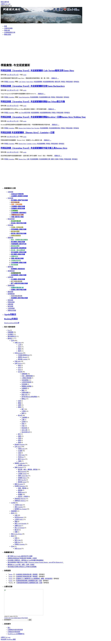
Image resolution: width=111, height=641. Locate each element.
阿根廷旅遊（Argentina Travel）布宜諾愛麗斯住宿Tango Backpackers (33, 86)
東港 (23, 413)
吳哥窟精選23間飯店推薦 (18, 275)
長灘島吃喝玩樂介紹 (17, 287)
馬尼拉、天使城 (23, 496)
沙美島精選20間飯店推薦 (18, 262)
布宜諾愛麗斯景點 (48, 81)
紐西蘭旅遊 (11, 294)
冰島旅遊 (10, 192)
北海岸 (24, 421)
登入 (9, 627)
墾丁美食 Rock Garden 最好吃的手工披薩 (20, 556)
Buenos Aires (22, 143)
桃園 (19, 436)
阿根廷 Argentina (9, 81)
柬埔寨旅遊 (11, 271)
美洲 (12, 536)
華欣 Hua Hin (22, 480)
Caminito (29, 143)
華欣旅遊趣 (14, 264)
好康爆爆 (10, 332)
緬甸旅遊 (10, 291)
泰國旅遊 (10, 237)
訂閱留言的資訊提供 (14, 632)
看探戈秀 (57, 81)
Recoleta (36, 128)
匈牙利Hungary (19, 517)
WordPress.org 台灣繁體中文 (16, 634)
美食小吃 (24, 394)
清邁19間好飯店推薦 (17, 258)
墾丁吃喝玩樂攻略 (16, 281)
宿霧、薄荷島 (22, 488)
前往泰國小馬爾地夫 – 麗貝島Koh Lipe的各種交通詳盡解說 (25, 560)
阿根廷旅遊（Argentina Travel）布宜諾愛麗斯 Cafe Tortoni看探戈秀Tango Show (37, 70)
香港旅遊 (10, 267)
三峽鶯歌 (24, 417)
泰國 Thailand (19, 467)
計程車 (56, 159)
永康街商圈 (25, 392)
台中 (19, 367)
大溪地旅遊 (11, 308)
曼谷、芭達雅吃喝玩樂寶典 (19, 239)
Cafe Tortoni (22, 81)
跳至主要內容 (5, 2)
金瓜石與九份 (26, 432)
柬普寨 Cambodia (20, 463)
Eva (9, 330)
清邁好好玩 (14, 256)
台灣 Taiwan (18, 363)
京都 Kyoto (21, 448)
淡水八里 (24, 430)
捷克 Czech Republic (20, 523)
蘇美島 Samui (22, 482)
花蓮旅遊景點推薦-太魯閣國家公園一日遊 (29, 580)
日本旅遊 (10, 198)
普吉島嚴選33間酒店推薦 (18, 252)
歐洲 (12, 513)
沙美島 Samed (22, 473)
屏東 (19, 407)
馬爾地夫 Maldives (20, 500)
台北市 (20, 371)
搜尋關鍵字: (7, 620)
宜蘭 (19, 405)
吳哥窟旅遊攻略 (16, 273)
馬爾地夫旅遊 (12, 310)
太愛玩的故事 (8, 28)
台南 (19, 401)
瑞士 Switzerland (19, 527)
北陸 (19, 453)
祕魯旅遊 (10, 304)
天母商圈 (24, 384)
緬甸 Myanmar (19, 484)
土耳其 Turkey (19, 519)
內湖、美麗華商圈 (27, 376)
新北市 (20, 415)
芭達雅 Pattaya (22, 478)
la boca (34, 143)
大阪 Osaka (21, 455)
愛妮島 (20, 490)
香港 (19, 351)
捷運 (52, 159)
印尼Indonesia (19, 353)
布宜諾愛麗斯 (38, 81)
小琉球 (24, 411)
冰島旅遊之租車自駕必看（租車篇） (27, 574)
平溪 (23, 426)
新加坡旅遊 (11, 219)
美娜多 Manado (22, 357)
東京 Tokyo (21, 459)
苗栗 (19, 440)
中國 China (18, 342)
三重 (23, 419)
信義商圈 (24, 374)
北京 (19, 346)
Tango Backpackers (24, 97)
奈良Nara (21, 457)
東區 (23, 390)
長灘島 (20, 494)
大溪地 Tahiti (18, 505)
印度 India (17, 361)
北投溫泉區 (25, 380)
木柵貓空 (24, 388)
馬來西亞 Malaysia (20, 498)
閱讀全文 (55, 78)
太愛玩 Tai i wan (5, 4)
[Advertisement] (55, 49)
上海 (19, 344)
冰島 (16, 515)
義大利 (17, 530)
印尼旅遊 (10, 225)
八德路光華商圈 (26, 378)
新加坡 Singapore (20, 444)
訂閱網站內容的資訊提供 (15, 629)
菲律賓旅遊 (11, 285)
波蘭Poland (18, 525)
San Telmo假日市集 (24, 112)
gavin (24, 74)
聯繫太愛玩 (7, 34)
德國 (16, 521)
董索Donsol (21, 492)
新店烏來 (24, 428)
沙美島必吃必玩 (16, 260)
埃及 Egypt (18, 548)
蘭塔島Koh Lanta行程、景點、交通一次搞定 (21, 564)
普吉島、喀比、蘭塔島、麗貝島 (27, 469)
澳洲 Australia (19, 507)
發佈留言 (76, 81)
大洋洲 (13, 502)
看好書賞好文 (12, 336)
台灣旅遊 (10, 277)
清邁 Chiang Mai (23, 475)
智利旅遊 (10, 306)
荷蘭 (16, 532)
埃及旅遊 (10, 300)
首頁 (5, 26)
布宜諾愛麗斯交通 (44, 159)
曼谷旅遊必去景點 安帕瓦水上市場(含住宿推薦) (22, 566)
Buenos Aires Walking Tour (26, 128)
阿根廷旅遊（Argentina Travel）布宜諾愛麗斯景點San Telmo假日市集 (33, 101)
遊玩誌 (10, 338)
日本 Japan (18, 446)
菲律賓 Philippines (20, 486)
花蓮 (19, 438)
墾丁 (23, 409)
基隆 (19, 403)
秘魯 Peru (17, 542)
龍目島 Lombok (22, 359)
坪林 (23, 423)
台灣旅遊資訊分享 (9, 32)
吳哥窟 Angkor (22, 465)
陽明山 (24, 398)
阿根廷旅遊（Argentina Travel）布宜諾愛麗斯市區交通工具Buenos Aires (34, 148)
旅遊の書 (7, 30)
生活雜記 (10, 334)
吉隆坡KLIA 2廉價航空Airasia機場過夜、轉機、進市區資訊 (34, 578)
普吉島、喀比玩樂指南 (18, 250)
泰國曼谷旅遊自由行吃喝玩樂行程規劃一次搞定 (22, 558)
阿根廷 (63, 81)
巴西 (16, 538)
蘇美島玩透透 (15, 246)
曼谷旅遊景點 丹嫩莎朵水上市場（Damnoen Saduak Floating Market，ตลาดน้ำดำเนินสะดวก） (36, 562)
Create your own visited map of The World (16, 618)
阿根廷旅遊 (69, 81)
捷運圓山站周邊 (26, 386)
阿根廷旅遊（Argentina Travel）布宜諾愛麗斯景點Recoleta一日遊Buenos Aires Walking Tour (43, 117)
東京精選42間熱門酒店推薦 (19, 200)
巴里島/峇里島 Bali (23, 355)
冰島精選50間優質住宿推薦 (19, 196)
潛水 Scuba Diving (16, 534)
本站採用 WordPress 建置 (8, 639)
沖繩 (19, 461)
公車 (28, 159)
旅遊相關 (14, 511)
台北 (19, 369)
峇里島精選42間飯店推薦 (18, 229)
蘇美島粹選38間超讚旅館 (18, 248)
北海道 (20, 450)
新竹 (19, 434)
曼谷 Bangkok (22, 471)
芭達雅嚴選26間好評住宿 (18, 244)
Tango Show (29, 81)
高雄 (19, 442)
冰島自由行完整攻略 (17, 194)
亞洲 (12, 340)
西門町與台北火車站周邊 (29, 396)
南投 (19, 365)
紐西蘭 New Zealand (21, 509)
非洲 (12, 546)
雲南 (19, 349)
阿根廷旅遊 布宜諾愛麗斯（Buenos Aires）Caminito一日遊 (27, 132)
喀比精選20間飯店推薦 (18, 254)
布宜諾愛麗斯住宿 (44, 97)
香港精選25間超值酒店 (18, 269)
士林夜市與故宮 (26, 382)
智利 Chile (18, 540)
